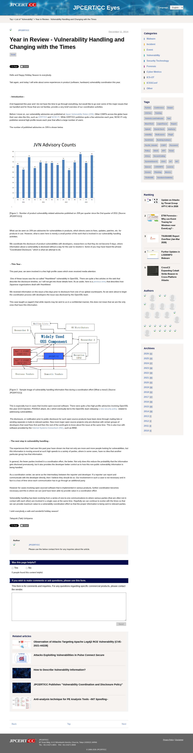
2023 (146, 368)
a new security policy (108, 409)
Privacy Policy (168, 740)
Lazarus (170, 167)
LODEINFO (159, 167)
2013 (146, 416)
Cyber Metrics (154, 72)
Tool (168, 118)
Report (173, 124)
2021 (146, 377)
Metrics (168, 172)
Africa (147, 156)
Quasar (148, 167)
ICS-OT (150, 77)
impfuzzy (171, 129)
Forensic (151, 66)
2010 (146, 430)
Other (150, 88)
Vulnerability (153, 55)
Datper (170, 108)
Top (11, 19)
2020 (146, 382)
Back (14, 724)
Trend (13, 55)
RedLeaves (160, 135)
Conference (159, 108)
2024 (146, 363)
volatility (148, 135)
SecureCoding (159, 156)
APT (163, 151)
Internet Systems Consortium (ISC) (47, 428)
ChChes (148, 113)
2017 (146, 397)
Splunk (147, 129)
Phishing (157, 172)
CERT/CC (42, 117)
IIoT (176, 161)
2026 (146, 353)
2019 (146, 387)
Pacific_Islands (151, 145)
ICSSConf (152, 83)
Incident (151, 44)
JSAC (163, 161)
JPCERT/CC (23, 30)
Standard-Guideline (165, 178)
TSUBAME (149, 178)
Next (124, 724)
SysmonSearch (151, 161)
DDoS (156, 151)
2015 (146, 406)
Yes (16, 568)
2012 (146, 421)
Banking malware (164, 140)
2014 (146, 411)
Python (148, 108)
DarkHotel (149, 140)
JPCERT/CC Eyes (96, 8)
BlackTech (149, 124)
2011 (146, 426)
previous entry (99, 281)
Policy (147, 151)
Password (174, 145)
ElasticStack (159, 129)
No (29, 568)
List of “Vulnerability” (24, 19)
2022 (146, 373)
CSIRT (163, 145)
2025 (146, 358)
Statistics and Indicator (154, 118)
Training (158, 113)
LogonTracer (162, 124)
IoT (170, 161)
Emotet (148, 172)
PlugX (170, 135)
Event (150, 50)
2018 (146, 392)
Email (26, 67)
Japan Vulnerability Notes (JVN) (79, 114)
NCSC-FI (56, 117)
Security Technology (158, 61)
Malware (151, 39)
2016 (146, 402)
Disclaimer (179, 740)
